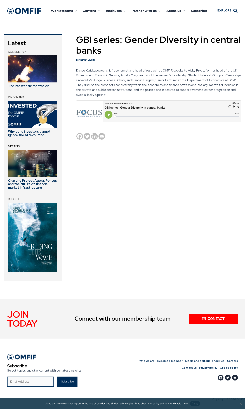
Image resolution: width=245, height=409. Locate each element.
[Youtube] (235, 378)
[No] (240, 403)
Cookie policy (229, 368)
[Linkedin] (94, 136)
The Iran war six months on (28, 86)
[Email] (101, 136)
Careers (232, 361)
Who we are (147, 361)
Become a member (170, 361)
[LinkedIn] (220, 378)
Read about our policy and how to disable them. (161, 403)
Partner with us (144, 11)
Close (195, 403)
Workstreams (62, 11)
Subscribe (199, 11)
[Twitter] (87, 136)
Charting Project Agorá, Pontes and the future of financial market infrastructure (32, 184)
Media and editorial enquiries (204, 361)
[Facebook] (79, 136)
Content (89, 11)
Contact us (189, 368)
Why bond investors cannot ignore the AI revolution (29, 133)
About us (173, 11)
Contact (216, 318)
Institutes (114, 11)
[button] (75, 10)
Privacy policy (208, 368)
